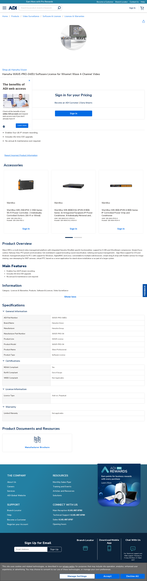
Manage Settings (77, 576)
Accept (108, 576)
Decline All (132, 576)
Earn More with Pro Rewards (39, 1)
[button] (145, 290)
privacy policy (68, 566)
